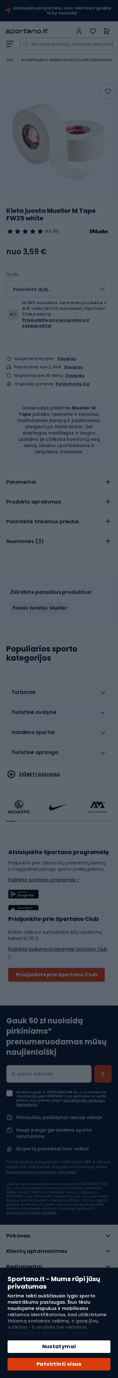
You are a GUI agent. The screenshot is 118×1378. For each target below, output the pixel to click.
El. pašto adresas (32, 1074)
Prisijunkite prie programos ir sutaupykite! (55, 323)
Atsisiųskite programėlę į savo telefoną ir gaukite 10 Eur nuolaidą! (62, 11)
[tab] (59, 482)
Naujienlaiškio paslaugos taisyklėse (41, 1172)
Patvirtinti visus (59, 1364)
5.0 (48, 231)
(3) (56, 231)
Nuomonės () (25, 541)
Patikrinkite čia (72, 384)
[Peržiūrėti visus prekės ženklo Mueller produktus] (99, 231)
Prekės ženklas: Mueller (40, 608)
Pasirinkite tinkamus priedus (42, 521)
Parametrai (21, 482)
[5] (25, 231)
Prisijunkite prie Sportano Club (56, 974)
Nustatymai (59, 1346)
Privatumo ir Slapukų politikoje (31, 1212)
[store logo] (39, 31)
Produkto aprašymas (33, 501)
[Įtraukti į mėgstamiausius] (108, 92)
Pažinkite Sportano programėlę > (44, 880)
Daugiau (67, 358)
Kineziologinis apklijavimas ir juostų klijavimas (66, 59)
